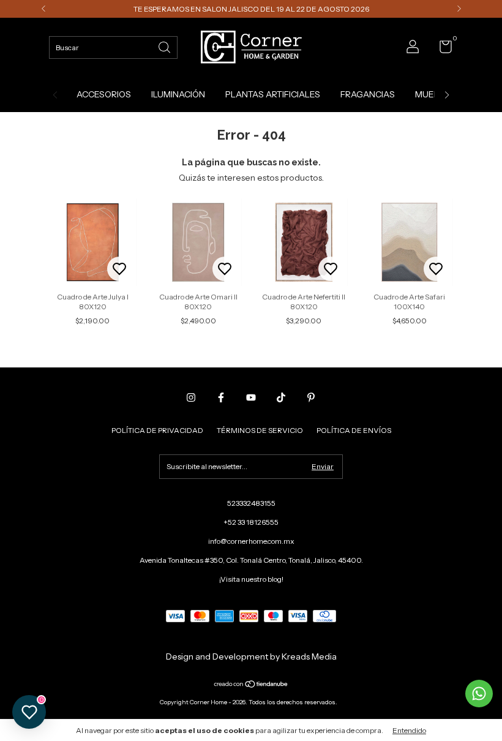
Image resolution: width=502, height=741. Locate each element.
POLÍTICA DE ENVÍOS (354, 430)
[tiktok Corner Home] (281, 397)
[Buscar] (165, 46)
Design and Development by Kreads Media (251, 656)
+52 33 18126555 (251, 522)
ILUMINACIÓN (178, 94)
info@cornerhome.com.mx (251, 541)
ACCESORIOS (104, 94)
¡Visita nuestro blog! (251, 579)
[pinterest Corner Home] (311, 397)
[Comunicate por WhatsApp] (479, 693)
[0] (441, 49)
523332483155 (251, 503)
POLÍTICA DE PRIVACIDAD (157, 430)
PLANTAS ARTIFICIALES (272, 94)
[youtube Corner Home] (251, 397)
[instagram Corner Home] (191, 397)
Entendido (409, 730)
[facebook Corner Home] (221, 397)
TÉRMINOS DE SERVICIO (260, 430)
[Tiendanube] (251, 685)
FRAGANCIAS (367, 94)
